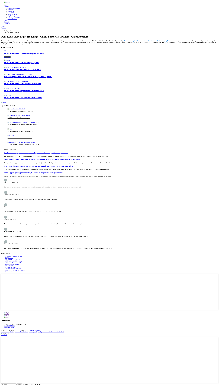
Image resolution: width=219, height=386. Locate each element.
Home (5, 5)
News (5, 20)
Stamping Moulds (166, 41)
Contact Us (7, 23)
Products (6, 6)
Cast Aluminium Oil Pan (141, 41)
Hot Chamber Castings (14, 8)
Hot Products (30, 330)
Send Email (4, 335)
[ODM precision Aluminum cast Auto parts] (15, 67)
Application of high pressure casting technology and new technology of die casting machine (36, 153)
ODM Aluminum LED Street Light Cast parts (24, 54)
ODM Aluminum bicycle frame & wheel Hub (24, 90)
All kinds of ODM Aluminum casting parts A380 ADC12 (23, 144)
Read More (7, 57)
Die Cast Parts (9, 265)
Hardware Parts (9, 272)
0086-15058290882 (9, 326)
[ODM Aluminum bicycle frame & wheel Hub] (12, 88)
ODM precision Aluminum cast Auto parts (22, 69)
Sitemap (37, 330)
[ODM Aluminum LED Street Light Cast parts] (6, 50)
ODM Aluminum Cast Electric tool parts (19, 118)
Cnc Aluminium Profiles (154, 41)
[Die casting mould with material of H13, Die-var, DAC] (20, 74)
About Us (6, 22)
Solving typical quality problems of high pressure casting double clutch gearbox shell (33, 173)
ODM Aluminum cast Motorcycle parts (21, 62)
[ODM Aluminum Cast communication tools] (8, 95)
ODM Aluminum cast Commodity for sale (22, 83)
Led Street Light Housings (12, 259)
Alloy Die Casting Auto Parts (13, 262)
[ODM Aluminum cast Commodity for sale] (16, 81)
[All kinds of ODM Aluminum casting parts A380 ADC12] (21, 142)
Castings (40, 332)
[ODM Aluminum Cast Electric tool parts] (19, 115)
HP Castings (11, 12)
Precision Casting (129, 41)
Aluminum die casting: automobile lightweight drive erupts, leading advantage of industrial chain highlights (42, 159)
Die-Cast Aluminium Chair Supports (15, 270)
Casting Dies (11, 11)
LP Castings (11, 9)
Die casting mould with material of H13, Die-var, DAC (28, 76)
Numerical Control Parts (21, 332)
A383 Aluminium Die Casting (13, 261)
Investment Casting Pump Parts (13, 256)
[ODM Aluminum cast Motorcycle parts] (7, 60)
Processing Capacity (9, 16)
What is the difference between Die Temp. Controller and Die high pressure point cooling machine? (38, 166)
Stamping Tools (33, 332)
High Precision (9, 258)
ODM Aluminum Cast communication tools (23, 98)
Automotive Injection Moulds (13, 268)
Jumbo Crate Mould (58, 332)
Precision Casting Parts (11, 267)
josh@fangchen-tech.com (11, 327)
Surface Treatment (12, 14)
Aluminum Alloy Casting (12, 264)
